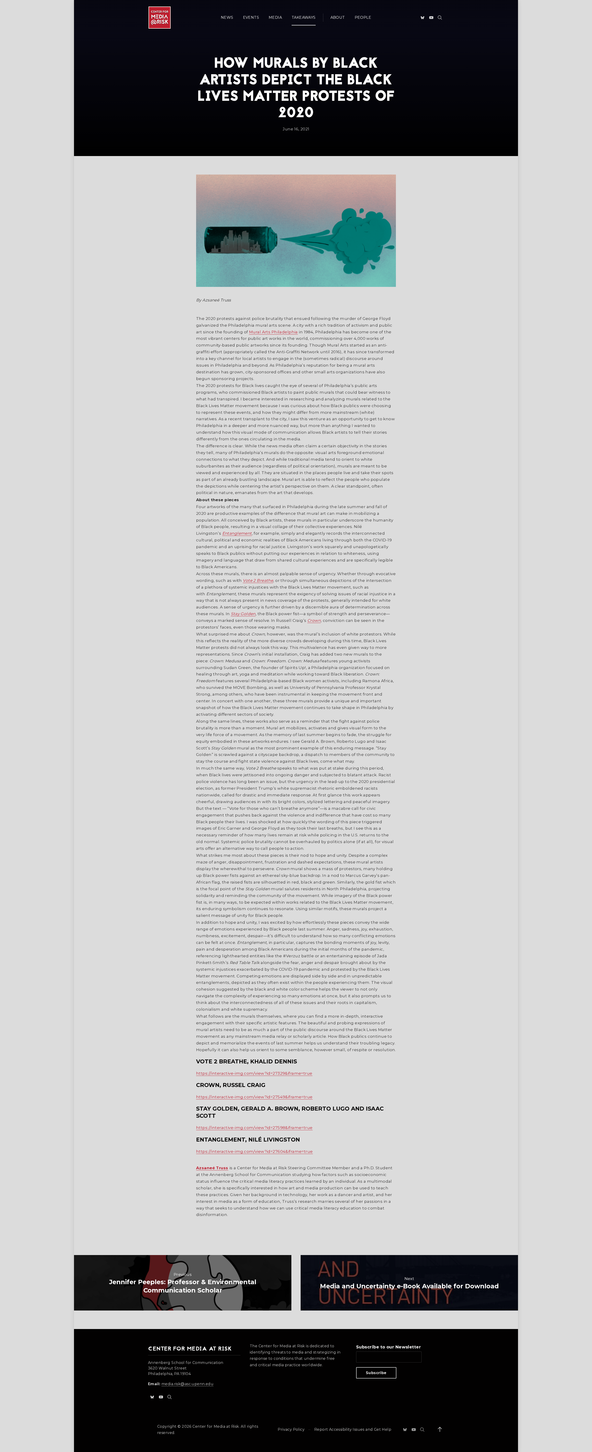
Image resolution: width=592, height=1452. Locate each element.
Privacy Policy (291, 1429)
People (363, 17)
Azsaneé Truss (212, 1168)
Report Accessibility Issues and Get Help (352, 1429)
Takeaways (304, 17)
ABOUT (337, 17)
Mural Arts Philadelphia (273, 332)
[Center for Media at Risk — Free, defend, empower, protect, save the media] (159, 17)
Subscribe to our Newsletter (388, 1347)
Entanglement (237, 533)
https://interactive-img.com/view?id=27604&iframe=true (254, 1151)
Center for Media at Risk (215, 1426)
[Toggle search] (440, 17)
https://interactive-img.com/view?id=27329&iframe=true (254, 1073)
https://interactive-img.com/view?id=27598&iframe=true (254, 1127)
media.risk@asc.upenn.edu (187, 1384)
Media (275, 17)
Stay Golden (243, 613)
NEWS (227, 17)
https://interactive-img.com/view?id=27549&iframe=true (254, 1097)
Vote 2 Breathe (258, 580)
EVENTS (251, 17)
